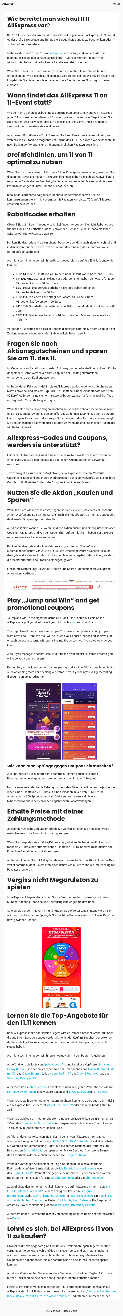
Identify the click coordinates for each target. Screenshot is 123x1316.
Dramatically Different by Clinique (74, 1205)
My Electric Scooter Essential (77, 1168)
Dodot (16, 1218)
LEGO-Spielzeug (79, 1091)
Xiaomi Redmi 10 (32, 1073)
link (74, 622)
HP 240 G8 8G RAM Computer (70, 1141)
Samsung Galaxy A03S (21, 1078)
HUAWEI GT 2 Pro (23, 1173)
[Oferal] (8, 4)
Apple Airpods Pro (54, 1064)
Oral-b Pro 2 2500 (82, 1195)
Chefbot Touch (94, 1177)
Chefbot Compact (62, 1177)
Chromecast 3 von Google (38, 1123)
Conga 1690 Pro (76, 1155)
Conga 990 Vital (33, 1150)
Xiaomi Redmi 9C (88, 1073)
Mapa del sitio (70, 1310)
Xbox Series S (38, 1087)
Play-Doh (101, 1091)
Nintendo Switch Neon (21, 1091)
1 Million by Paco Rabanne (74, 1200)
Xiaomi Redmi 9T (60, 1073)
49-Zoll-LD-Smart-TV (60, 1105)
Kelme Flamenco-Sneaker (49, 1195)
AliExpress (56, 53)
